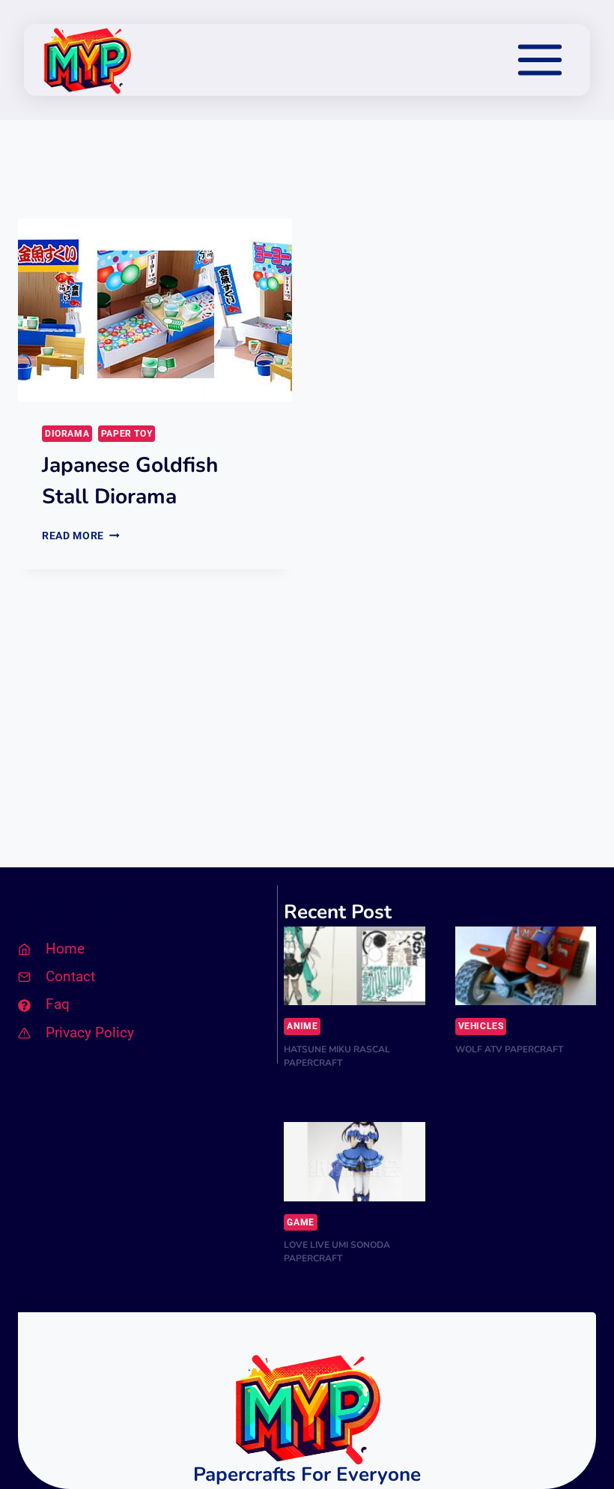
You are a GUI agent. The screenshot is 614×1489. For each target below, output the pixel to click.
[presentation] (155, 310)
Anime (302, 1026)
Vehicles (481, 1026)
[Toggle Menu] (540, 60)
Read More (81, 536)
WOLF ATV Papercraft (509, 1049)
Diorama (67, 433)
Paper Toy (126, 433)
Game (300, 1222)
